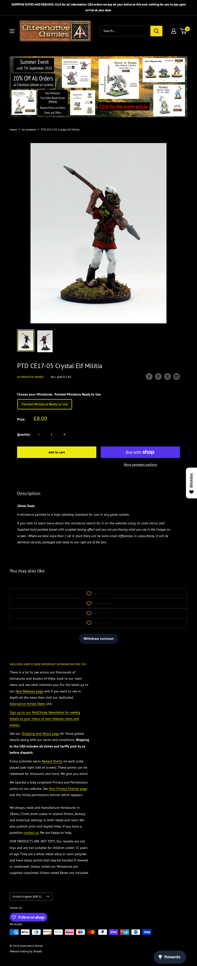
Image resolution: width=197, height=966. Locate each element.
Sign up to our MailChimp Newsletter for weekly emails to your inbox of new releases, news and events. (45, 718)
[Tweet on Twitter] (167, 376)
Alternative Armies (30, 377)
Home (13, 129)
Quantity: (24, 434)
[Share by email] (176, 376)
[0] (183, 31)
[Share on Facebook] (149, 376)
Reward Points (52, 761)
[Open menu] (12, 31)
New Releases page (29, 691)
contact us (31, 832)
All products (29, 129)
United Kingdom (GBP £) (27, 896)
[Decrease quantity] (39, 434)
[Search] (156, 31)
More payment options (140, 464)
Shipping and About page (40, 733)
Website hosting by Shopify (26, 951)
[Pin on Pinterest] (158, 376)
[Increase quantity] (64, 434)
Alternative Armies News (27, 704)
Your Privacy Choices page (68, 788)
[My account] (173, 31)
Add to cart (57, 452)
